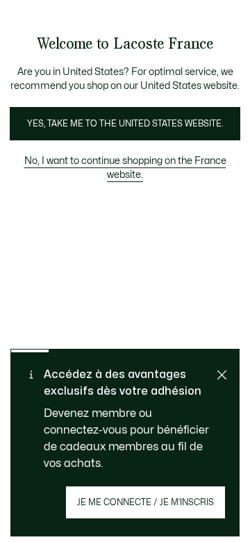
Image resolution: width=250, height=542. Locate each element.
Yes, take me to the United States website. (125, 124)
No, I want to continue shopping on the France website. (125, 167)
